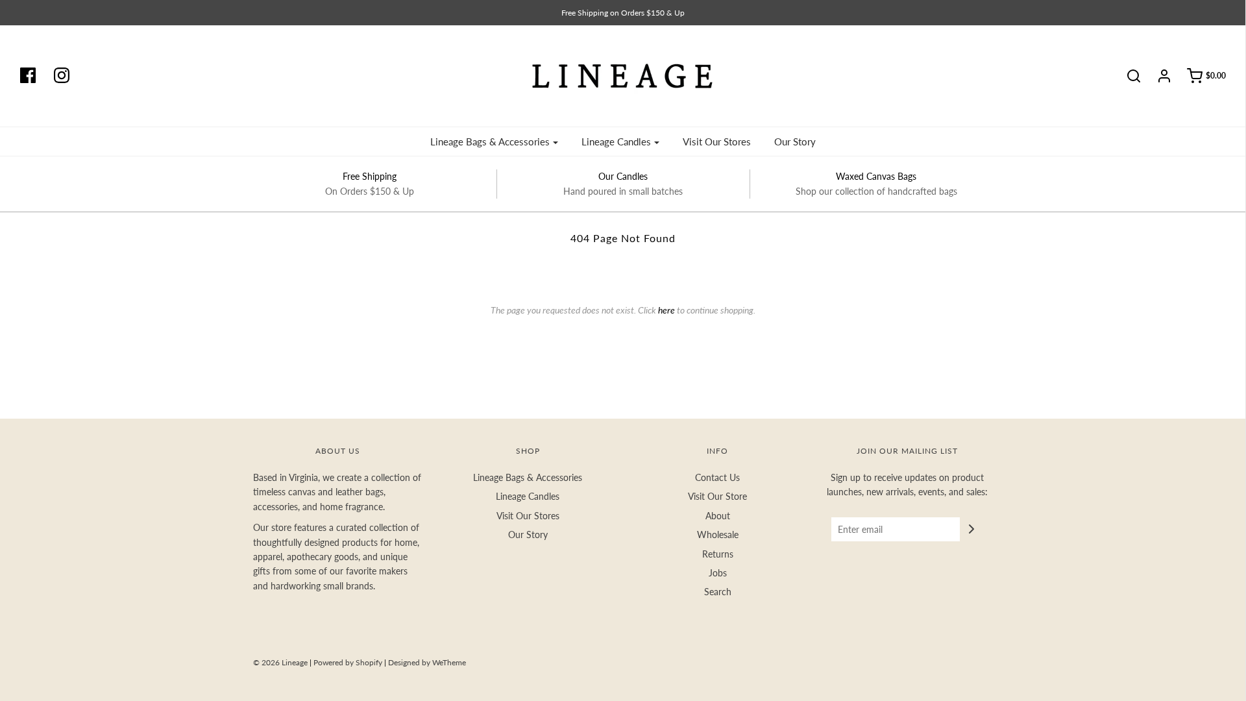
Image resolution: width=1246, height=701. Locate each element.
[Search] (1127, 76)
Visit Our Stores (717, 141)
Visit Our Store (717, 496)
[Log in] (1157, 76)
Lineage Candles (527, 496)
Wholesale (718, 534)
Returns (717, 554)
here (666, 309)
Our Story (795, 141)
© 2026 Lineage (280, 662)
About (717, 515)
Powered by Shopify (347, 662)
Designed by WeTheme (427, 662)
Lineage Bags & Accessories (527, 477)
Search (717, 591)
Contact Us (717, 477)
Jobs (718, 572)
